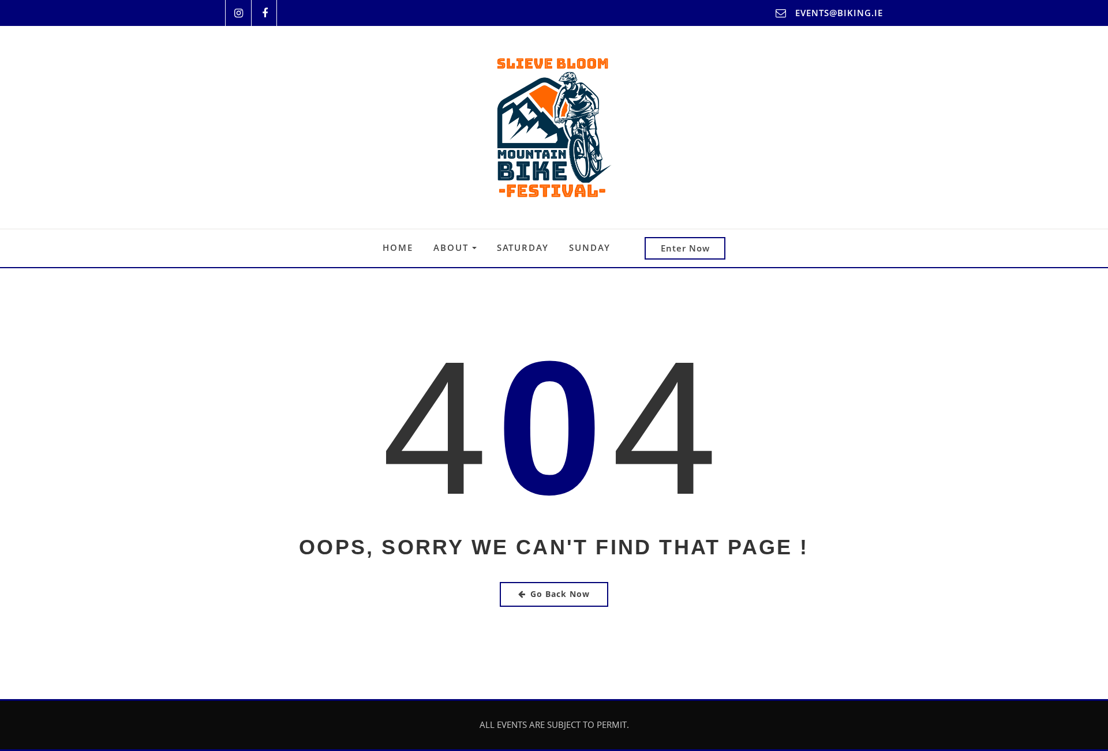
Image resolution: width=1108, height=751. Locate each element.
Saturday (523, 247)
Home (398, 247)
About (452, 247)
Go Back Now (560, 593)
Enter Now (685, 248)
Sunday (590, 247)
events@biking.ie (839, 12)
